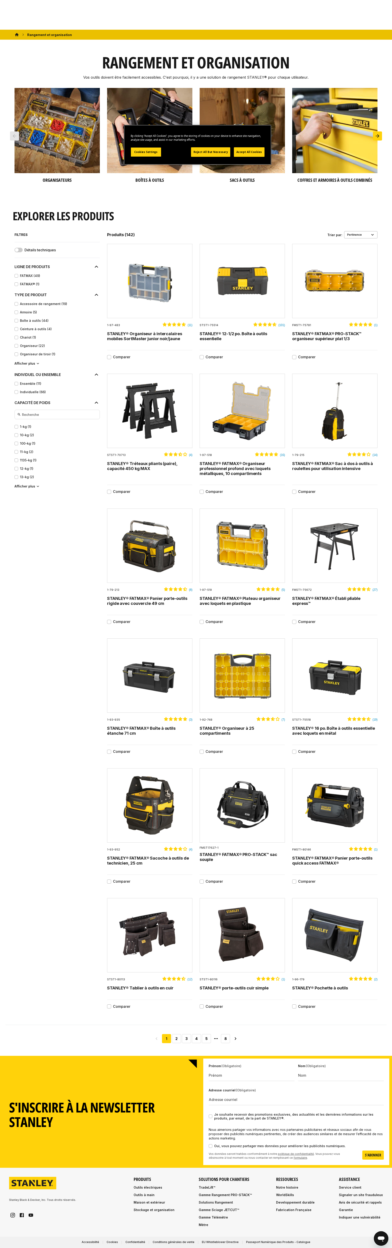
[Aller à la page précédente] (156, 1038)
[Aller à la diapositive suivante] (377, 136)
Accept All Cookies (249, 152)
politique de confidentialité (296, 1154)
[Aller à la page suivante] (235, 1038)
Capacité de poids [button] (32, 402)
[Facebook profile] (21, 1215)
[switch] (19, 250)
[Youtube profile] (30, 1215)
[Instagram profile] (12, 1215)
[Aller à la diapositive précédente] (14, 136)
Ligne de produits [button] (32, 266)
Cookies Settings (145, 152)
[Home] (17, 34)
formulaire (300, 1157)
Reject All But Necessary (211, 152)
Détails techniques (40, 250)
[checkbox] (16, 276)
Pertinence (354, 234)
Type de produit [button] (31, 295)
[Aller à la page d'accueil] (32, 1183)
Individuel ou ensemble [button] (38, 374)
